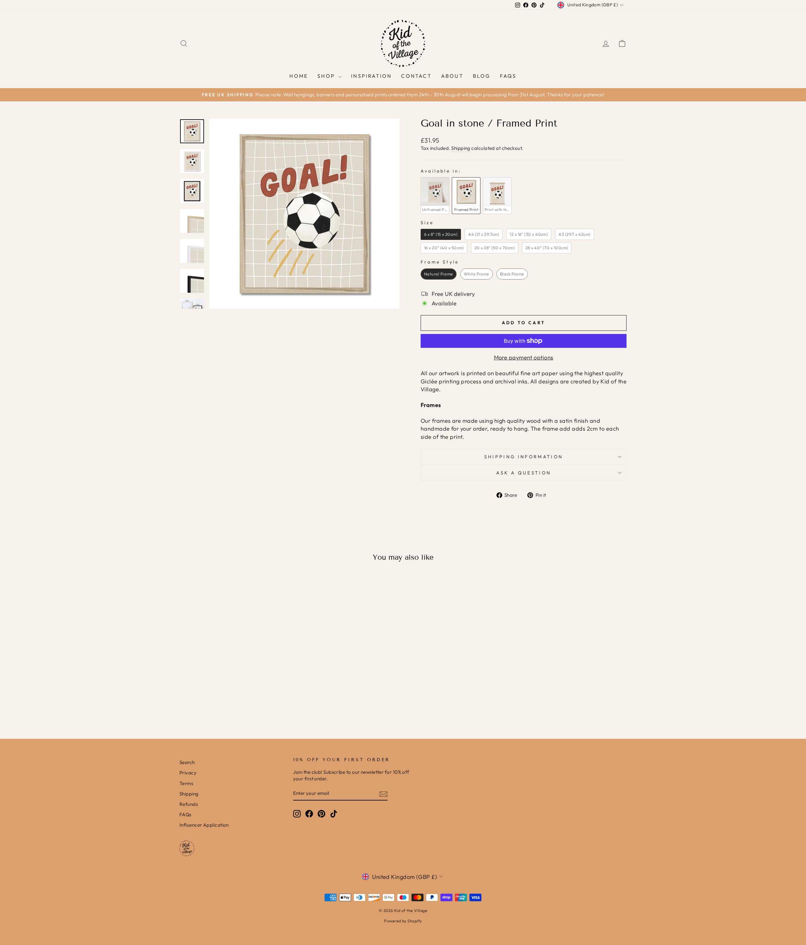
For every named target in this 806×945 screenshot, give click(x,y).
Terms (186, 783)
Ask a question (523, 473)
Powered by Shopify (403, 920)
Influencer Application (204, 825)
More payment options (523, 357)
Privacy (187, 773)
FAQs (508, 76)
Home (298, 76)
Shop (327, 76)
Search (187, 762)
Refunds (188, 804)
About (452, 76)
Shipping (460, 148)
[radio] (435, 195)
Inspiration (371, 76)
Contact (416, 76)
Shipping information (523, 457)
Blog (482, 76)
